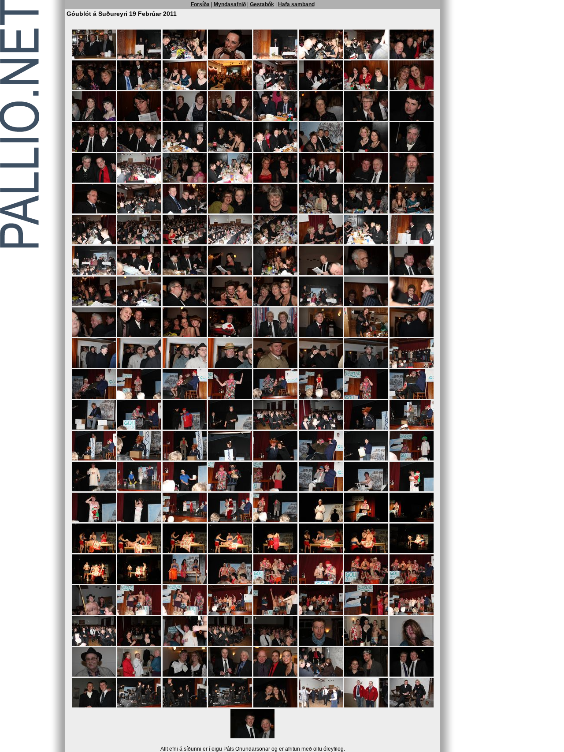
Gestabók (262, 4)
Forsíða (200, 4)
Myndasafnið (230, 4)
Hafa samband (296, 4)
